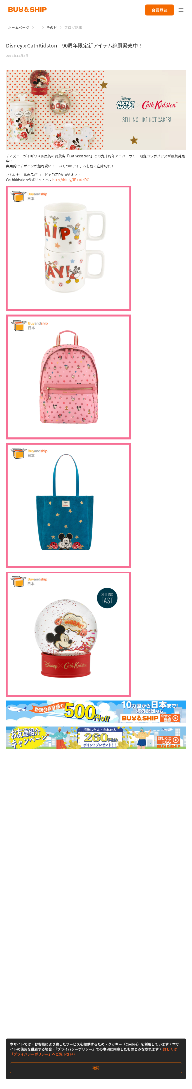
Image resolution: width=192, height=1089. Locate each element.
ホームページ (19, 27)
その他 (51, 27)
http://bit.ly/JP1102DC (70, 179)
